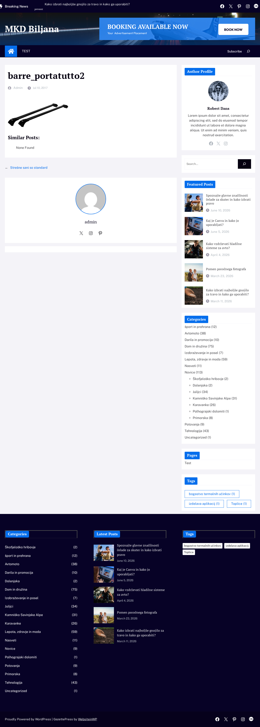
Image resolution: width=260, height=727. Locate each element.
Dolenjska (200, 385)
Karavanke (201, 405)
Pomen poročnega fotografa (226, 269)
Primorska (200, 418)
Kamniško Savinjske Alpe (212, 398)
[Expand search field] (248, 51)
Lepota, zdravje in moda (203, 359)
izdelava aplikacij (204, 504)
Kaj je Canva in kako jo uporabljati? (222, 223)
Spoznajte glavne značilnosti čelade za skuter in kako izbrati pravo (228, 200)
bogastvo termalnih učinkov (212, 494)
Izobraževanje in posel (201, 353)
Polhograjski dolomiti (209, 411)
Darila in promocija (199, 340)
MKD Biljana (32, 29)
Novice (190, 372)
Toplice (239, 504)
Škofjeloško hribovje (208, 379)
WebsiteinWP (87, 719)
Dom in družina (196, 346)
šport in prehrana (197, 327)
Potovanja (192, 424)
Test (26, 51)
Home (11, 51)
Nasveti (190, 366)
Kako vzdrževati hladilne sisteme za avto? (224, 246)
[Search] (244, 164)
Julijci (197, 392)
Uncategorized (196, 437)
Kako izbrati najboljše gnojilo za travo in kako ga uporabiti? (87, 4)
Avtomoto (192, 333)
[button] (37, 11)
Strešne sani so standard (29, 168)
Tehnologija (193, 431)
